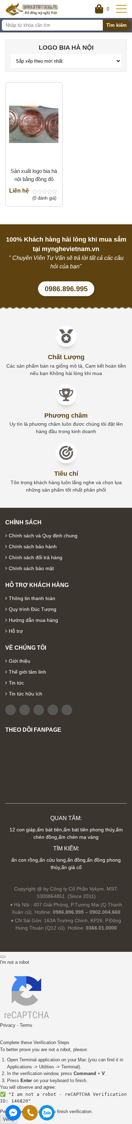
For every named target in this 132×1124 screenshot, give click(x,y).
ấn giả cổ (71, 867)
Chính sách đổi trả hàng (35, 557)
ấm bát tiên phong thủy (88, 829)
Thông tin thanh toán (32, 598)
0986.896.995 (66, 289)
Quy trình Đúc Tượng (32, 609)
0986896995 (47, 1112)
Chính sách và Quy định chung (43, 535)
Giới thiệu (19, 661)
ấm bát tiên (49, 829)
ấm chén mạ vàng (78, 837)
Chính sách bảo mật (31, 568)
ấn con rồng (24, 860)
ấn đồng (76, 860)
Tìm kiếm (116, 25)
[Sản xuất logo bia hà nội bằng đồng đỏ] (34, 124)
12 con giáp (23, 829)
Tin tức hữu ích (25, 694)
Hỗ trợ (16, 631)
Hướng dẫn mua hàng (33, 620)
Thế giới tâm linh (27, 672)
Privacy (7, 1025)
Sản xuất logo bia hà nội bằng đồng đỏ (34, 175)
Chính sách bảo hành (33, 546)
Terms (26, 1025)
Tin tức (16, 683)
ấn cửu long (52, 860)
